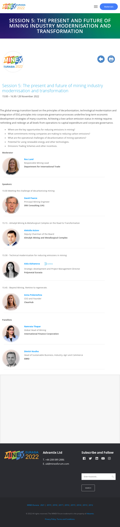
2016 (67, 505)
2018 (55, 505)
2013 (85, 505)
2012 (91, 505)
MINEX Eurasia (33, 505)
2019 (49, 505)
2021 (42, 505)
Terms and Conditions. (66, 519)
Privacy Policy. (50, 519)
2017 (61, 505)
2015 (73, 505)
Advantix (90, 513)
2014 (79, 505)
